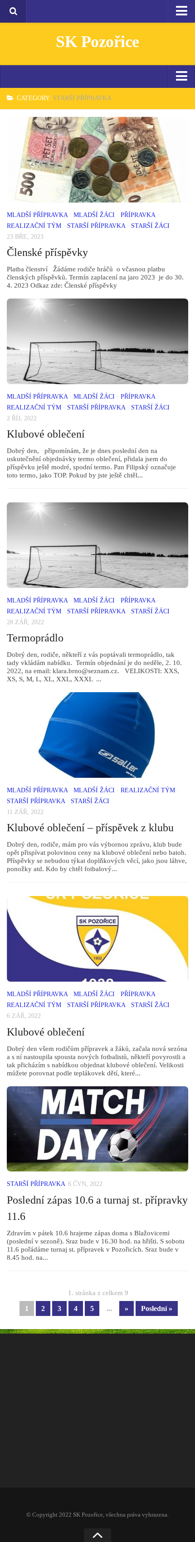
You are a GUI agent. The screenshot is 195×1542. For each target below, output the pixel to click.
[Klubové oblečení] (97, 341)
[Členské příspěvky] (97, 159)
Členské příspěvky (47, 252)
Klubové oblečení (46, 434)
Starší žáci (150, 225)
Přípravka (138, 215)
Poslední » (156, 1308)
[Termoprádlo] (97, 545)
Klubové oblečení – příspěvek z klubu (90, 828)
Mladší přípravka (37, 215)
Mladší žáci (94, 215)
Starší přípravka (96, 225)
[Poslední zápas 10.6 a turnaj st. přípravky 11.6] (97, 1129)
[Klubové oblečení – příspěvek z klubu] (97, 735)
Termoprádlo (35, 638)
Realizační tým (34, 225)
